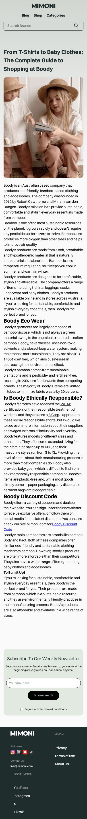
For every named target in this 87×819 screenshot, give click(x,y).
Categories (56, 15)
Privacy (60, 748)
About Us (61, 764)
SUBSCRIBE (43, 695)
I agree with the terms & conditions (46, 709)
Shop (38, 15)
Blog (25, 15)
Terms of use (64, 756)
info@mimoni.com (21, 766)
